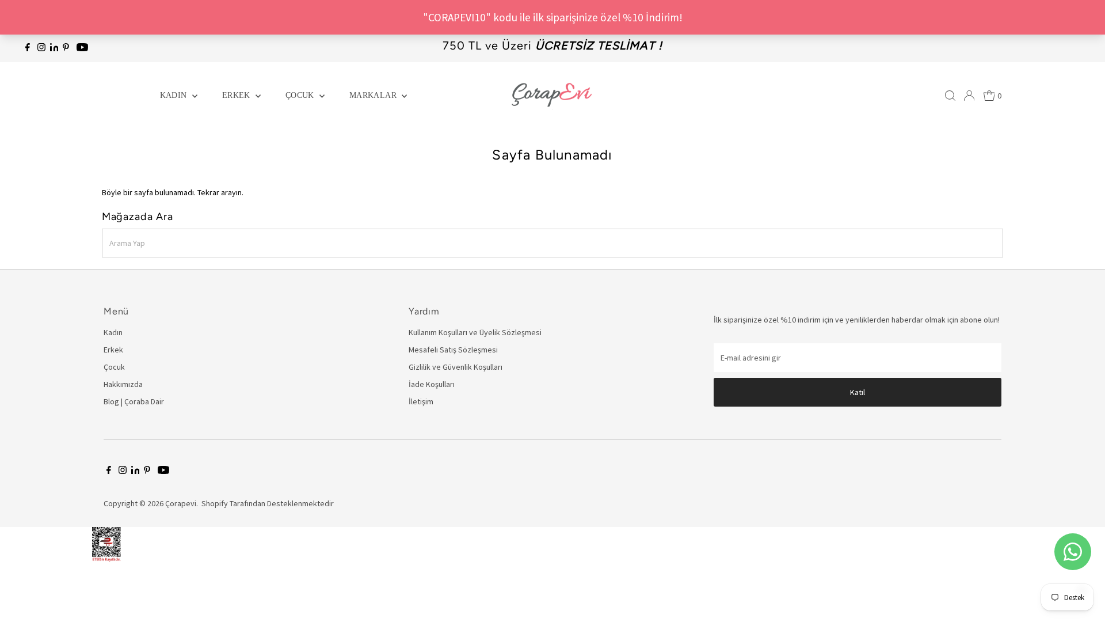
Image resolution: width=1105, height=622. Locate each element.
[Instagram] (41, 48)
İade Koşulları (432, 384)
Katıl (857, 392)
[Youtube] (82, 48)
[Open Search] (950, 95)
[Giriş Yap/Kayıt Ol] (969, 95)
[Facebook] (27, 48)
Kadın (174, 95)
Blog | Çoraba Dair (134, 401)
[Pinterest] (66, 48)
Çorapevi (180, 503)
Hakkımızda (123, 384)
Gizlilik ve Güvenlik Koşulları (455, 367)
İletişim (421, 401)
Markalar (374, 95)
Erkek (237, 95)
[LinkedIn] (55, 48)
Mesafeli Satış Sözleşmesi (453, 349)
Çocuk (301, 95)
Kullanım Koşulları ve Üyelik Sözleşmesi (475, 332)
